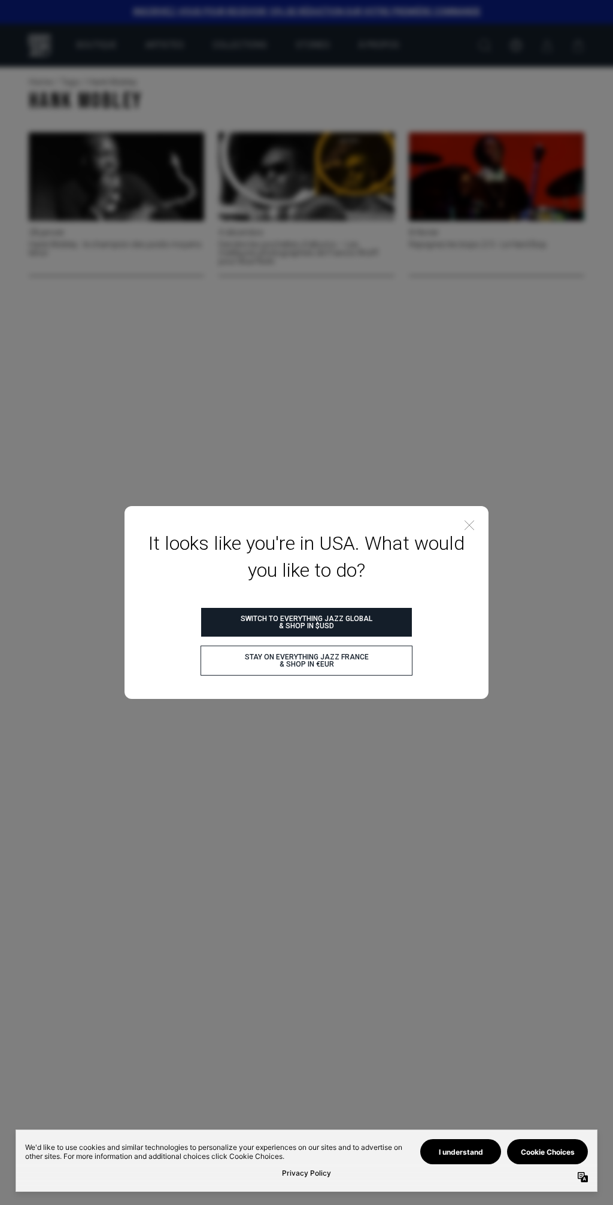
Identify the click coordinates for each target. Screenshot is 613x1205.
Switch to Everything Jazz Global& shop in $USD (306, 622)
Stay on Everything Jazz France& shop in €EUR (307, 660)
